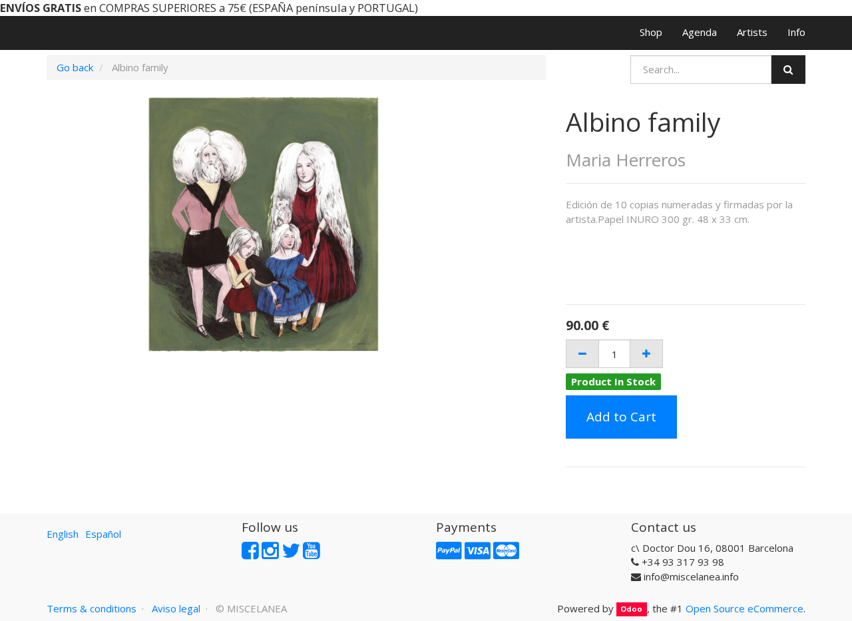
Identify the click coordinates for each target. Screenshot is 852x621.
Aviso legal (176, 608)
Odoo (631, 609)
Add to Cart (621, 416)
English (63, 533)
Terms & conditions (91, 608)
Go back (75, 67)
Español (103, 533)
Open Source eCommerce (744, 608)
